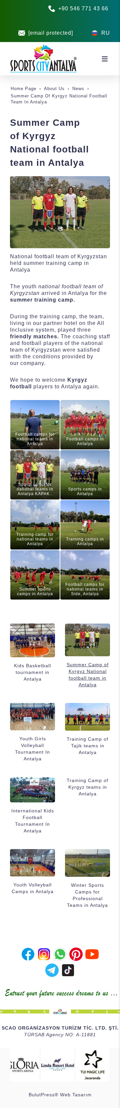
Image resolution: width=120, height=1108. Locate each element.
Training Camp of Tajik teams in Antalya (87, 745)
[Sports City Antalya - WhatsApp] (60, 953)
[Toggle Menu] (104, 59)
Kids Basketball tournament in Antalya (32, 672)
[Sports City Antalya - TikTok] (68, 969)
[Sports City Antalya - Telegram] (52, 969)
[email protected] (50, 33)
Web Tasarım (76, 1094)
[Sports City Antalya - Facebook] (28, 953)
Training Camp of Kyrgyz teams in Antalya (87, 787)
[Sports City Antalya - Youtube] (92, 953)
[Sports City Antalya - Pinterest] (76, 953)
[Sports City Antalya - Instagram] (44, 953)
